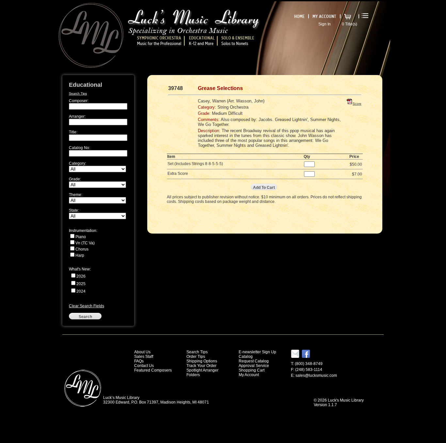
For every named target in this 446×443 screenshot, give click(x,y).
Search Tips (78, 93)
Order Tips (195, 356)
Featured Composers (153, 370)
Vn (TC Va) (85, 243)
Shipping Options (201, 361)
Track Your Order (201, 365)
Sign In (324, 24)
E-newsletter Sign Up (257, 352)
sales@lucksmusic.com (316, 375)
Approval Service (254, 365)
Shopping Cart (251, 370)
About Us (142, 352)
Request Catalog (254, 361)
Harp (79, 255)
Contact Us (144, 365)
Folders (193, 375)
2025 (81, 284)
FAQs (139, 361)
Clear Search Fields (86, 306)
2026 (81, 276)
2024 (81, 291)
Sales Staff (143, 356)
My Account (249, 375)
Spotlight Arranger (202, 370)
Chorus (81, 249)
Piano (80, 237)
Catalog (246, 356)
